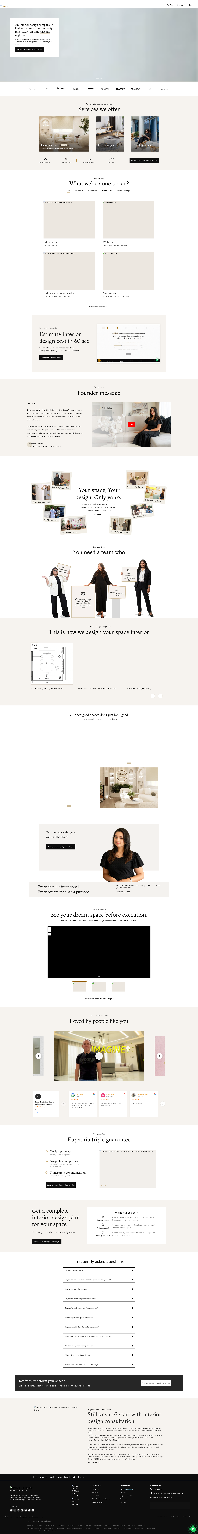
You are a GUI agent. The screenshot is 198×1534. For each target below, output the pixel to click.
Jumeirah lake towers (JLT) (34, 1531)
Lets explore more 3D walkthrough (98, 998)
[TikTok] (29, 1510)
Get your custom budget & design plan (144, 160)
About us (95, 1493)
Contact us (95, 1489)
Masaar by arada (150, 1528)
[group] (113, 1104)
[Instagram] (25, 1510)
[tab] (79, 986)
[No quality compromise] (103, 1185)
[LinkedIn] (18, 1510)
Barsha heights (98, 1525)
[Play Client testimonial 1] (99, 1056)
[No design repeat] (102, 1185)
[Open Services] (185, 5)
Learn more (98, 514)
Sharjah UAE (55, 1531)
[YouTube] (11, 1510)
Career (122, 1489)
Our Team (123, 1493)
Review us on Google (45, 1113)
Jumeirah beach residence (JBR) (75, 1528)
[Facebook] (14, 1510)
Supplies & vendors (126, 1496)
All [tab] (69, 190)
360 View (123, 1502)
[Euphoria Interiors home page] (25, 1489)
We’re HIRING (129, 1489)
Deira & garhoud (139, 1528)
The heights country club (119, 1525)
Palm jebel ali (97, 1528)
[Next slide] (160, 696)
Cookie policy (175, 1517)
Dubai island (117, 1528)
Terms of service (162, 1517)
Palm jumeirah (61, 1525)
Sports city (107, 1525)
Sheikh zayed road (50, 1525)
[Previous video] (38, 1056)
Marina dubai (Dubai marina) (34, 1528)
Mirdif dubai (131, 1525)
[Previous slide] (153, 696)
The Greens (88, 1525)
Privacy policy (187, 1517)
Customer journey (97, 1502)
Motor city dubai (60, 1528)
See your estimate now (51, 357)
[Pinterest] (32, 1510)
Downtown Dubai (128, 1528)
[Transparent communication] (104, 1185)
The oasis (80, 1525)
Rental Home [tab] (107, 190)
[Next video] (160, 1056)
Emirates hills (141, 1525)
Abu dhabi (46, 1531)
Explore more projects (98, 306)
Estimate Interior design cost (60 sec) (60, 847)
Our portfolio (96, 1496)
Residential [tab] (79, 190)
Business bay (30, 1525)
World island (71, 1525)
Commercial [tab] (92, 190)
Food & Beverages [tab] (123, 190)
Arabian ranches (49, 1528)
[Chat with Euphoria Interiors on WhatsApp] (193, 1529)
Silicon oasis (39, 1525)
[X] (22, 1510)
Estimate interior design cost (101, 1499)
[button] (131, 424)
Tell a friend (123, 1499)
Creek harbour (107, 1528)
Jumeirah (88, 1528)
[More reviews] (162, 1103)
